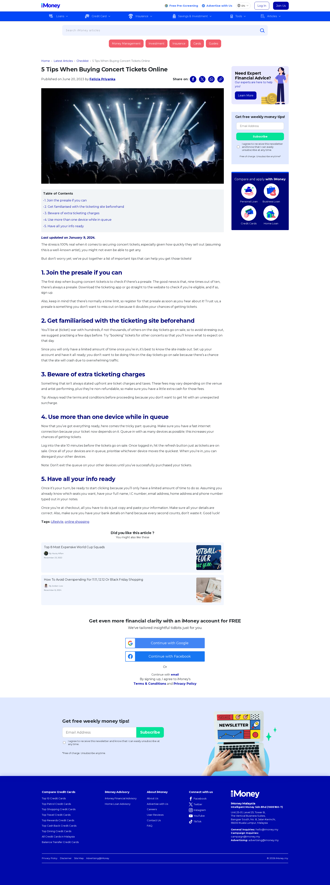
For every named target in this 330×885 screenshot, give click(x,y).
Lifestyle (57, 522)
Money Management (126, 43)
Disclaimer (66, 858)
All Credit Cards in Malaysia (58, 836)
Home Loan (271, 223)
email (175, 674)
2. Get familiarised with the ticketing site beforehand (84, 207)
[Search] (262, 30)
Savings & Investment (193, 16)
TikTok (197, 821)
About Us (152, 798)
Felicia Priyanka (102, 79)
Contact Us (154, 820)
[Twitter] (202, 79)
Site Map (79, 858)
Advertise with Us (219, 5)
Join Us (281, 5)
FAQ (149, 825)
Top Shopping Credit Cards (58, 809)
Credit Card (99, 16)
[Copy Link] (220, 79)
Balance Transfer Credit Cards (60, 842)
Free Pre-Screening (183, 5)
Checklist (83, 61)
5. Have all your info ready (64, 226)
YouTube (199, 815)
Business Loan (271, 201)
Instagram (200, 809)
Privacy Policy (185, 683)
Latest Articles (63, 61)
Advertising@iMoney (97, 858)
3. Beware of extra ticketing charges (71, 213)
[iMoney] (50, 5)
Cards (197, 43)
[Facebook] (193, 79)
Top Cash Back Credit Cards (59, 825)
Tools (238, 16)
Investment (156, 43)
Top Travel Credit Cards (56, 814)
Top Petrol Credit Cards (56, 803)
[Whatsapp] (211, 79)
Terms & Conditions (149, 683)
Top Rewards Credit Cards (58, 820)
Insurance (141, 16)
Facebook (200, 798)
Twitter (198, 804)
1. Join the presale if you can (65, 200)
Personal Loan (249, 201)
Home (45, 61)
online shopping (77, 522)
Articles (272, 16)
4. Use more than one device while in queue (78, 219)
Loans (60, 16)
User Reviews (155, 814)
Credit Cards (248, 223)
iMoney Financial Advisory (121, 798)
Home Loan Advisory (117, 803)
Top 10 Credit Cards (54, 798)
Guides (213, 43)
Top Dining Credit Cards (56, 831)
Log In (261, 5)
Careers (152, 809)
